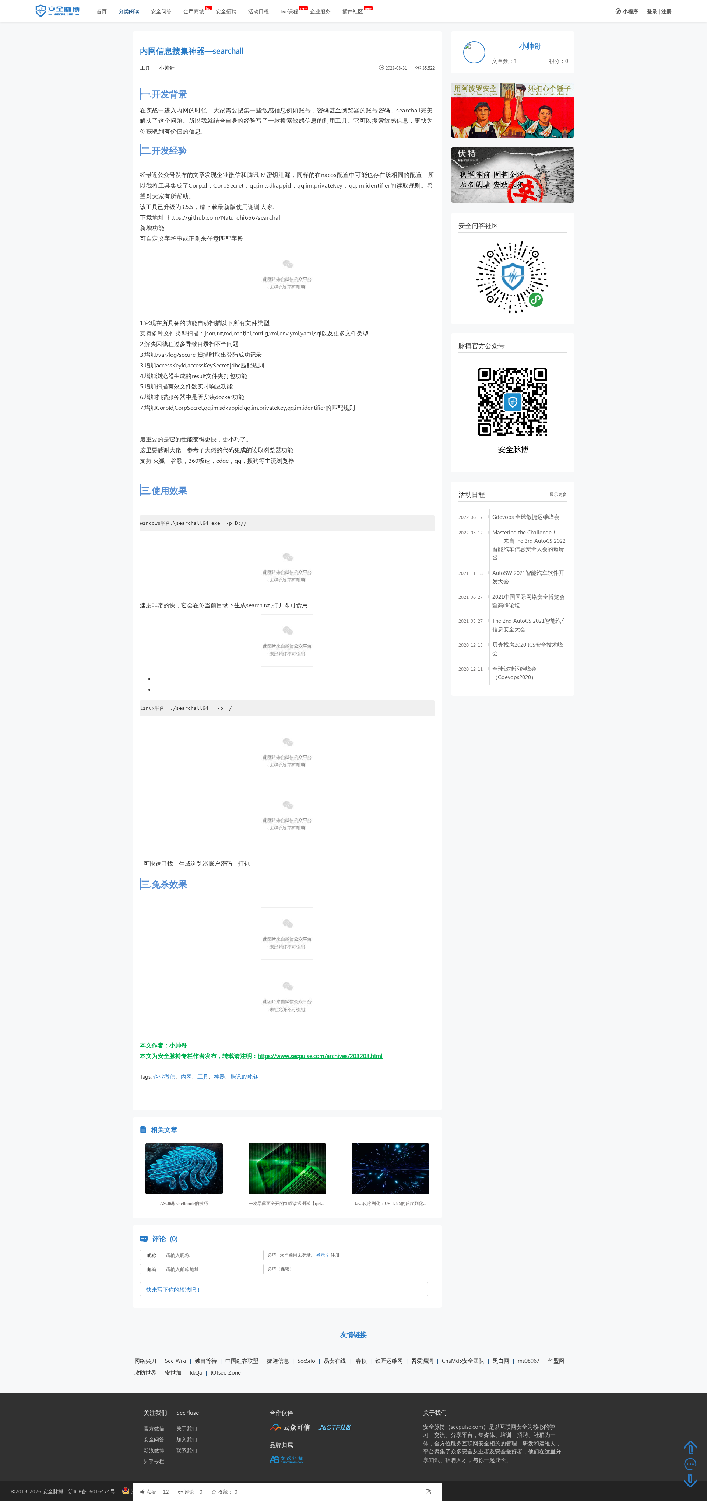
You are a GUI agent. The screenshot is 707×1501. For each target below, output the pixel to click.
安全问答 (161, 11)
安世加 (173, 1372)
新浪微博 (154, 1450)
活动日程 (258, 11)
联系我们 (186, 1450)
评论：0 (194, 1491)
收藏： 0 (228, 1491)
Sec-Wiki (175, 1360)
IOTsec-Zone (226, 1372)
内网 (186, 1076)
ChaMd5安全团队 (463, 1360)
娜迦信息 (278, 1360)
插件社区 (352, 11)
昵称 (151, 1255)
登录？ (323, 1255)
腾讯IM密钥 (245, 1076)
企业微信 (164, 1076)
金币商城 (193, 11)
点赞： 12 (158, 1491)
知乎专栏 (154, 1461)
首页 (101, 11)
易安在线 (335, 1360)
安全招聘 (226, 11)
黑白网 (501, 1360)
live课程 (289, 11)
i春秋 (360, 1360)
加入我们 (186, 1439)
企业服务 (320, 11)
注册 (666, 11)
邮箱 (151, 1269)
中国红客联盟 (241, 1360)
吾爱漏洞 (422, 1360)
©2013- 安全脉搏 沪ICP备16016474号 (65, 1491)
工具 (145, 67)
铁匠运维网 (389, 1360)
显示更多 (558, 494)
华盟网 (556, 1360)
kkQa (196, 1372)
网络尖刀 (145, 1360)
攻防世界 (145, 1372)
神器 (219, 1076)
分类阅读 (129, 11)
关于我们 (186, 1428)
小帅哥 (167, 67)
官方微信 (154, 1428)
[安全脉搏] (63, 12)
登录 (652, 11)
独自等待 (206, 1360)
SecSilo (306, 1360)
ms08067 (528, 1360)
